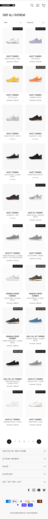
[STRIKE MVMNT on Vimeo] (44, 490)
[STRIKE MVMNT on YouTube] (39, 490)
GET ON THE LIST (12, 482)
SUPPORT (8, 474)
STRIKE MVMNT (11, 459)
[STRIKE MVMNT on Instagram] (33, 490)
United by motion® (14, 451)
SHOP (6, 466)
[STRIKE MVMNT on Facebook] (28, 490)
